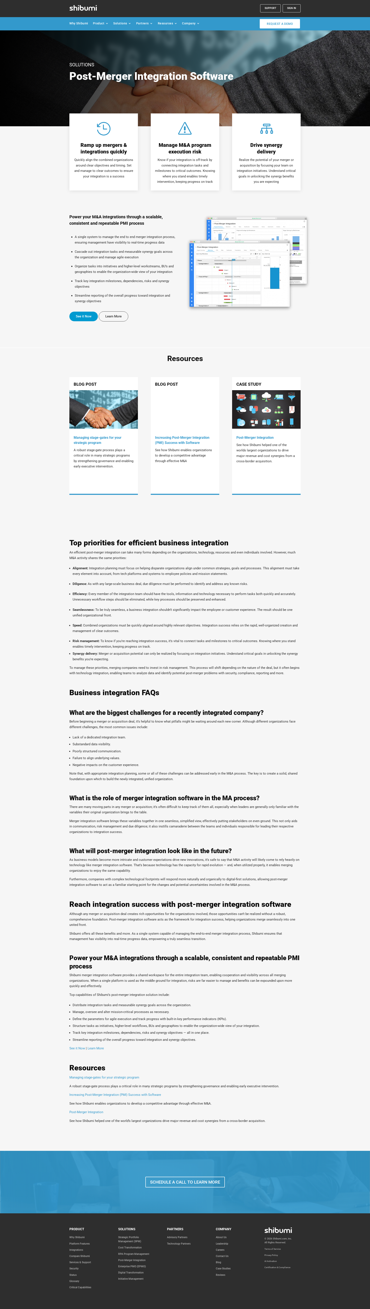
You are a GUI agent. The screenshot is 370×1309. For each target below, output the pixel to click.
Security (74, 1268)
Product (98, 24)
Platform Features (79, 1243)
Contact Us (222, 1256)
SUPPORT (270, 8)
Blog (218, 1262)
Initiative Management (130, 1278)
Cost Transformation (130, 1247)
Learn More (113, 316)
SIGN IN (291, 8)
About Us (221, 1237)
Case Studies (223, 1268)
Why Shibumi (78, 24)
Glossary (74, 1281)
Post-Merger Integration (132, 1260)
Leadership (222, 1243)
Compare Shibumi (79, 1256)
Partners (142, 24)
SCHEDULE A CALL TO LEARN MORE (185, 1182)
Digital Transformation (131, 1272)
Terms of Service (272, 1249)
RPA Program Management (133, 1253)
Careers (220, 1249)
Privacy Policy (271, 1255)
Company (189, 24)
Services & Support (80, 1262)
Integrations (76, 1249)
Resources (165, 24)
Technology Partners (179, 1243)
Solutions (120, 24)
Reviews (220, 1274)
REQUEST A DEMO (280, 23)
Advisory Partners (177, 1237)
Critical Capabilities (80, 1287)
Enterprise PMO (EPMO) (132, 1266)
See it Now (83, 316)
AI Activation (270, 1261)
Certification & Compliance (277, 1267)
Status (73, 1274)
